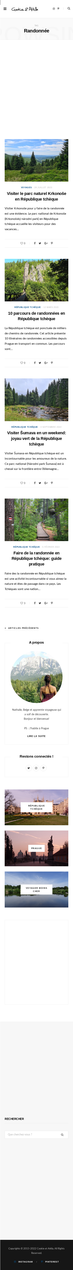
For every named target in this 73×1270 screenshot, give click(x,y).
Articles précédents (23, 628)
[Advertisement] (36, 91)
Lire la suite (36, 736)
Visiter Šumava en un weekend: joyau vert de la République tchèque (36, 438)
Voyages (26, 187)
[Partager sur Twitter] (40, 243)
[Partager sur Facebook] (35, 243)
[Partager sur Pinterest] (52, 243)
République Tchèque (27, 307)
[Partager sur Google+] (46, 243)
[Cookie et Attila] (24, 9)
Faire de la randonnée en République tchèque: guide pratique (37, 558)
